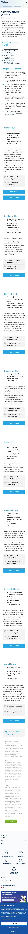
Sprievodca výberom (7, 6)
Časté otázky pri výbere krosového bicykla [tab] (13, 415)
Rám (6, 760)
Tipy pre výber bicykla (11, 49)
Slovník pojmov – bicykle (12, 63)
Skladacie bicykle (9, 60)
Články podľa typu (17, 6)
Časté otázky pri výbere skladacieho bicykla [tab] (13, 637)
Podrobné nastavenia (14, 927)
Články (24, 6)
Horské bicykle (8, 54)
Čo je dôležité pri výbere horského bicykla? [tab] (13, 338)
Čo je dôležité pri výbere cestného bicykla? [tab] (13, 478)
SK (3, 887)
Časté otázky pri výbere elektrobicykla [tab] (13, 183)
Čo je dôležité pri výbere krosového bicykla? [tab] (13, 409)
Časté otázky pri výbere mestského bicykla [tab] (13, 562)
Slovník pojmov (11, 821)
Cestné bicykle (8, 57)
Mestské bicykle (9, 59)
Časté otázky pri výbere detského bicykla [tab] (13, 267)
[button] (14, 835)
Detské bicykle (8, 52)
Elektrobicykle (9, 50)
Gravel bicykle (8, 62)
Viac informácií (14, 191)
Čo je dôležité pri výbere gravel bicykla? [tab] (15, 707)
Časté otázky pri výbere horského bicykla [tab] (13, 344)
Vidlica (7, 785)
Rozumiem (14, 923)
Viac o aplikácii (7, 899)
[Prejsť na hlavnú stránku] (4, 2)
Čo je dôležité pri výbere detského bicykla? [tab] (13, 261)
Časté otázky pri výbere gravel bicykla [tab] (15, 712)
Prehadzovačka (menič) (11, 741)
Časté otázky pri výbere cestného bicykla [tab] (13, 483)
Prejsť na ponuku (14, 197)
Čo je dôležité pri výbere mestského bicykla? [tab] (13, 557)
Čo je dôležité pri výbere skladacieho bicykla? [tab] (13, 632)
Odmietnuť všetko (14, 931)
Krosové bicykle (9, 55)
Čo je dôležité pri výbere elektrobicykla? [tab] (13, 178)
